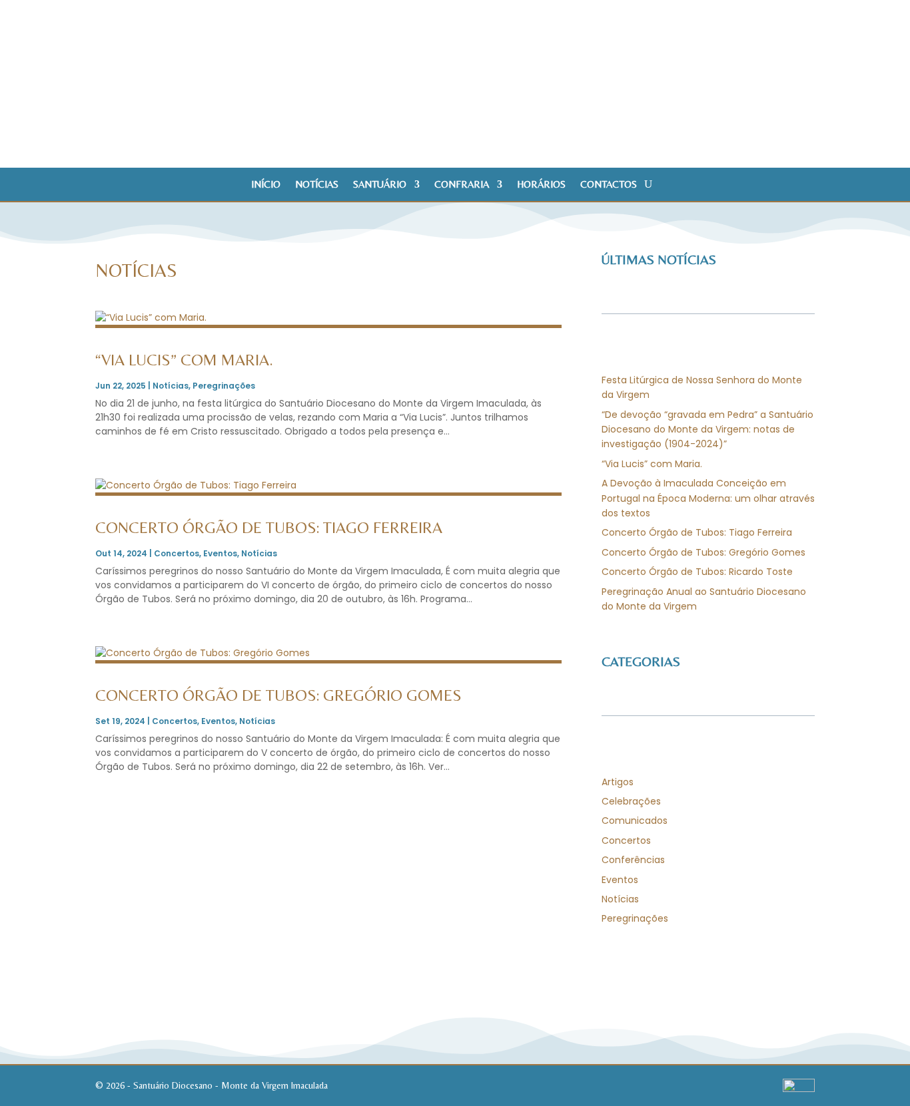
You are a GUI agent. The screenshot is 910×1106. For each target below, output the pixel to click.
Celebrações (631, 801)
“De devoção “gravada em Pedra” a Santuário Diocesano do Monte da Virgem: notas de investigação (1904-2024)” (707, 429)
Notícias (316, 185)
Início (265, 185)
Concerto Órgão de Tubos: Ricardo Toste (697, 571)
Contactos (608, 185)
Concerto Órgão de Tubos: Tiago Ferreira (268, 527)
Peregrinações (224, 385)
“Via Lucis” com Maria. (184, 360)
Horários (541, 185)
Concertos (176, 553)
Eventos (220, 553)
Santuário (379, 185)
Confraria (461, 185)
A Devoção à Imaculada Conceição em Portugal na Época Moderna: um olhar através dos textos (708, 498)
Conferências (633, 859)
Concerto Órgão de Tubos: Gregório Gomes (278, 695)
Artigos (618, 782)
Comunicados (635, 820)
